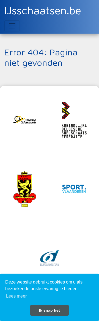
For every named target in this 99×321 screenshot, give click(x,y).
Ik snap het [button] (49, 310)
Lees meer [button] (16, 296)
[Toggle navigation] (12, 25)
